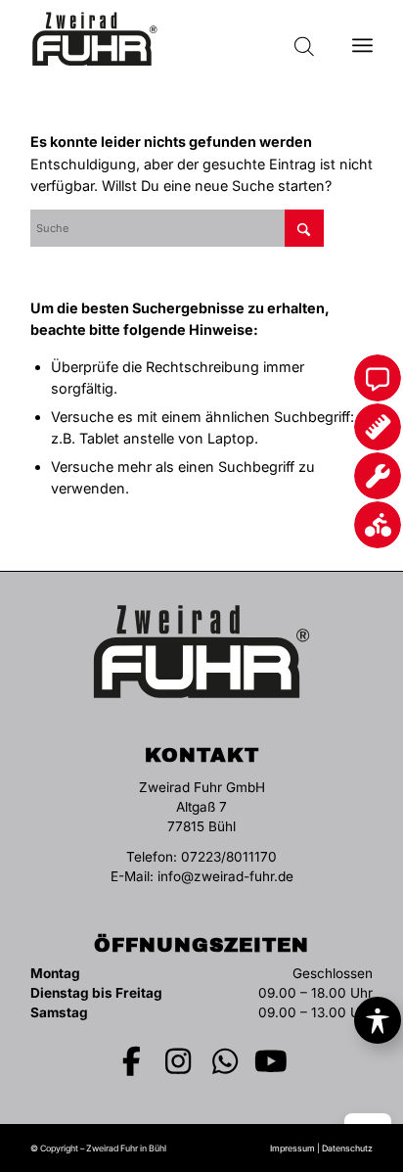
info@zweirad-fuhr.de (225, 876)
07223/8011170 (229, 857)
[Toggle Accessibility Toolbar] (377, 1020)
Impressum (292, 1148)
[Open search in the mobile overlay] (304, 39)
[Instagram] (179, 1061)
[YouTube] (272, 1061)
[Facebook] (132, 1061)
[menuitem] (362, 39)
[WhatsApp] (225, 1061)
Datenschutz (347, 1148)
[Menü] (362, 39)
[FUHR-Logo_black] (167, 39)
